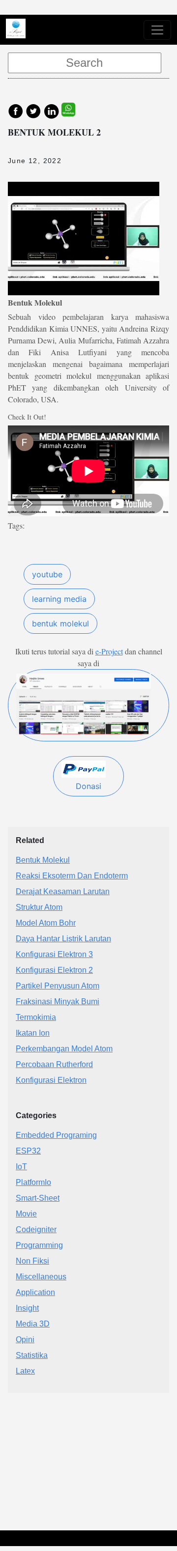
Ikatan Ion (33, 1033)
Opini (25, 1339)
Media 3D (33, 1324)
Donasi (88, 786)
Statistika (32, 1355)
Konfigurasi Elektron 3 (54, 954)
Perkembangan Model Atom (64, 1048)
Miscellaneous (41, 1276)
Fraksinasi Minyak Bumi (57, 1001)
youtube (47, 574)
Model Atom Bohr (46, 923)
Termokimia (36, 1017)
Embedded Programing (56, 1135)
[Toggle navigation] (157, 30)
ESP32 (28, 1151)
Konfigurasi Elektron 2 (54, 970)
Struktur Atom (39, 907)
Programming (39, 1245)
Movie (26, 1214)
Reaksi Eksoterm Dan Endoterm (72, 876)
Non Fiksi (32, 1261)
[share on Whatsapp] (73, 110)
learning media (59, 599)
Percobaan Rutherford (54, 1064)
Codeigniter (36, 1229)
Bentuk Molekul (43, 860)
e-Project (109, 651)
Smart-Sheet (37, 1198)
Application (35, 1292)
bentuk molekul (60, 623)
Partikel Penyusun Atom (57, 986)
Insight (27, 1308)
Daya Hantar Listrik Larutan (63, 938)
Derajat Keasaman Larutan (63, 891)
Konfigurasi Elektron (51, 1080)
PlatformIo (33, 1182)
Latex (25, 1371)
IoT (21, 1166)
